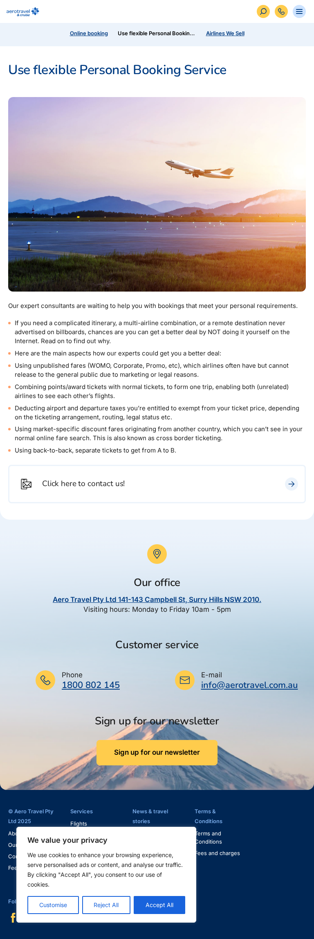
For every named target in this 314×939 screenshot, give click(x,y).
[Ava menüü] (299, 11)
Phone (72, 675)
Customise (53, 904)
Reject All (106, 904)
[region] (106, 875)
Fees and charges (217, 853)
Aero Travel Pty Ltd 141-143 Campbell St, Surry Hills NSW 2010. (157, 599)
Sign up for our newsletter (157, 752)
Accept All (159, 904)
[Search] (263, 11)
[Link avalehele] (21, 12)
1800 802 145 (91, 685)
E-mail (211, 675)
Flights (78, 823)
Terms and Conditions (208, 837)
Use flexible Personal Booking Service (159, 33)
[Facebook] (13, 918)
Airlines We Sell (225, 33)
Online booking (89, 33)
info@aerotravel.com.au (249, 685)
